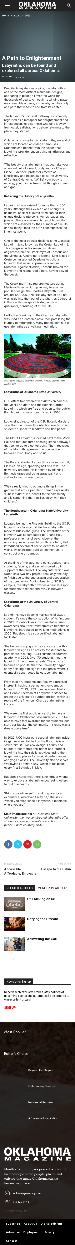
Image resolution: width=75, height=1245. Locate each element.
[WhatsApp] (37, 844)
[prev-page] (6, 959)
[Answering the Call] (14, 944)
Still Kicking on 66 (41, 899)
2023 (28, 15)
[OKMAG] (37, 1154)
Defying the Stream (42, 919)
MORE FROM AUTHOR (52, 888)
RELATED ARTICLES (20, 888)
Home (6, 15)
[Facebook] (8, 844)
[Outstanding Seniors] (14, 1086)
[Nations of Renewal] (14, 1102)
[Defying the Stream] (14, 924)
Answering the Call (42, 939)
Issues (17, 15)
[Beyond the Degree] (14, 1070)
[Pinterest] (27, 844)
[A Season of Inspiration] (14, 1118)
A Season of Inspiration (43, 1118)
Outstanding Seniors (41, 1086)
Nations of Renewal (40, 1102)
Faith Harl (8, 76)
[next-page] (13, 959)
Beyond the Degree (40, 1070)
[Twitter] (18, 844)
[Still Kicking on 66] (14, 904)
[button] (7, 5)
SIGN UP (10, 1007)
